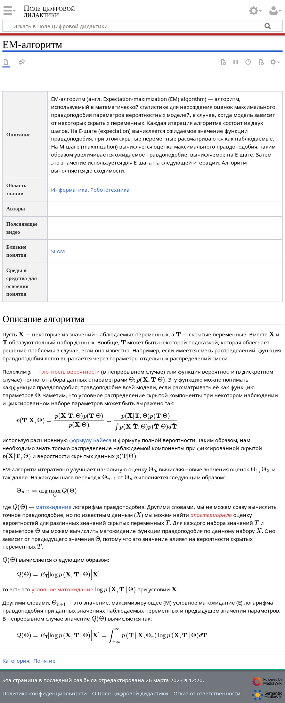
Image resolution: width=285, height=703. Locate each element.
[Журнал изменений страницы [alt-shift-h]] (248, 62)
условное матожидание (62, 589)
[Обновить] (261, 62)
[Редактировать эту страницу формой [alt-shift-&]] (223, 62)
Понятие (44, 660)
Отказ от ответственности (207, 693)
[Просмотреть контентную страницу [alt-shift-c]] (6, 62)
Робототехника (110, 189)
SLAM (58, 251)
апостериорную (211, 514)
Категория (15, 660)
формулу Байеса (90, 440)
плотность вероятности (69, 371)
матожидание (53, 506)
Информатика (69, 189)
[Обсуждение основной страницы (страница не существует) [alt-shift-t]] (22, 62)
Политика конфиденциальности (44, 693)
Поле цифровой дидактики (49, 11)
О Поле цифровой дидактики (130, 693)
